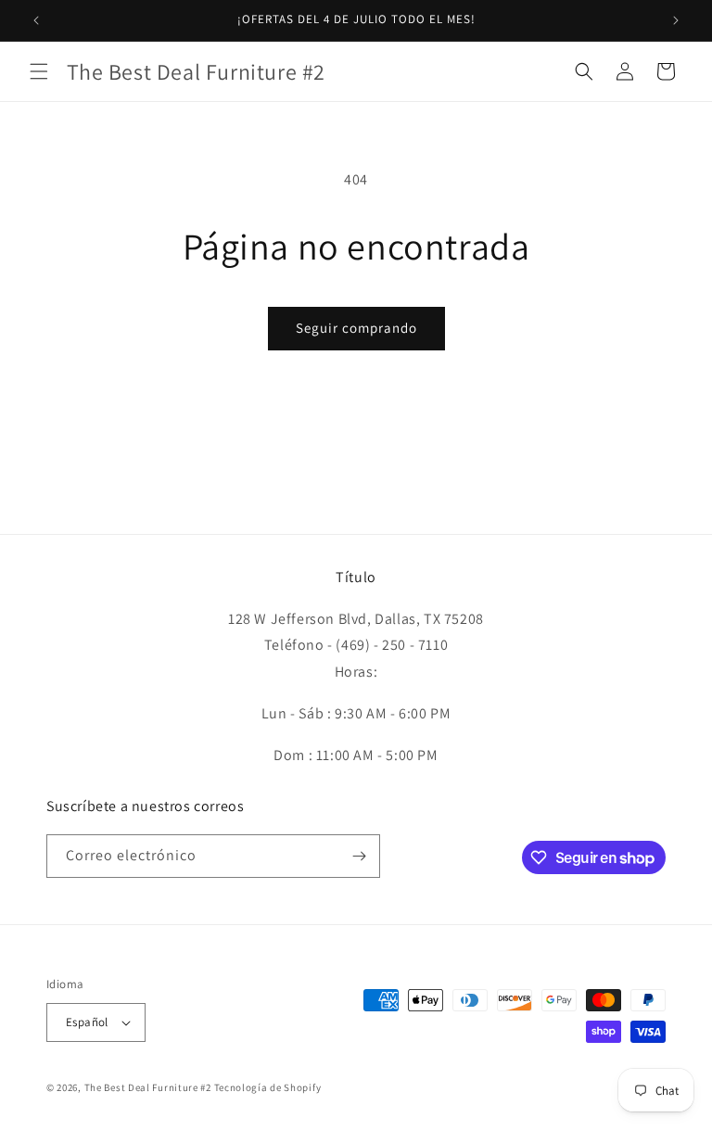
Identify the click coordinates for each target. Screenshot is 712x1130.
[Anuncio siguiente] (675, 20)
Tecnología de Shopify (268, 1087)
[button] (39, 71)
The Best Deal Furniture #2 (147, 1087)
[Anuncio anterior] (36, 20)
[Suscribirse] (358, 856)
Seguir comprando (356, 327)
